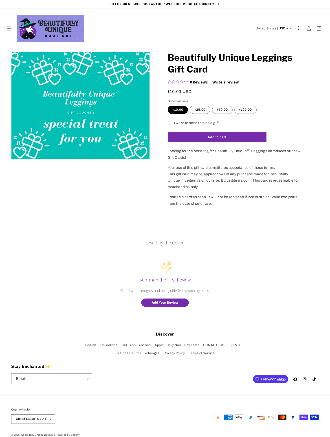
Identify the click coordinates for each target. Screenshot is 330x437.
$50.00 (222, 109)
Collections (108, 345)
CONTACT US (213, 345)
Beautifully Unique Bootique (38, 434)
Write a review (225, 82)
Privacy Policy (174, 353)
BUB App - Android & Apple (142, 345)
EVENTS (235, 345)
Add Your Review (165, 302)
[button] (9, 28)
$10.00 (177, 109)
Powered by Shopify (68, 434)
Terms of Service (202, 353)
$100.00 (245, 109)
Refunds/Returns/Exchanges (137, 353)
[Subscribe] (87, 378)
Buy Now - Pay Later (183, 345)
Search (90, 345)
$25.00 (199, 109)
